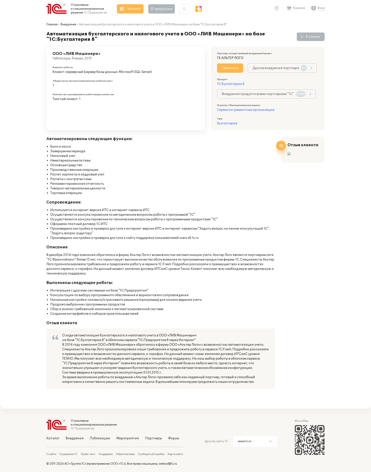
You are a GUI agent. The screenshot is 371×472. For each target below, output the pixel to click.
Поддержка (106, 454)
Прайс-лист (88, 454)
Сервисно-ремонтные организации (246, 110)
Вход (321, 8)
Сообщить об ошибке (151, 454)
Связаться (230, 68)
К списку (313, 37)
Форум (173, 438)
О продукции (161, 9)
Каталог (53, 438)
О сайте (51, 454)
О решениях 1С (68, 454)
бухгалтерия (227, 123)
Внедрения (68, 24)
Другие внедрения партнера (279, 68)
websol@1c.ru (168, 463)
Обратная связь (125, 454)
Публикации (100, 438)
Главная (51, 24)
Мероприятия (127, 438)
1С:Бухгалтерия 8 (230, 84)
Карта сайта (175, 454)
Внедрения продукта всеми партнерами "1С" (263, 94)
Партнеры (153, 438)
